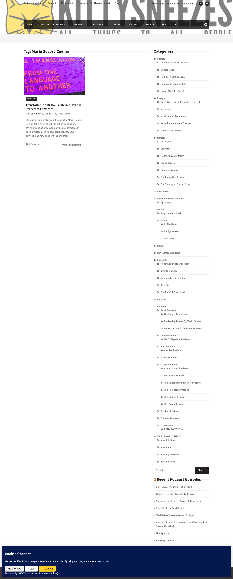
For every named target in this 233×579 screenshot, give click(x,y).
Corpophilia (167, 141)
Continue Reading (70, 144)
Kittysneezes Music (171, 213)
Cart (26, 3)
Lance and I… (168, 163)
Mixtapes (166, 109)
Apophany (166, 202)
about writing (168, 461)
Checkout (38, 3)
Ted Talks (169, 238)
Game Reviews (169, 357)
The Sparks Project (174, 397)
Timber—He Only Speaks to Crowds (176, 494)
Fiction (161, 137)
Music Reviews (169, 364)
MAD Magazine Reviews (177, 339)
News (160, 245)
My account (67, 3)
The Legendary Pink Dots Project (182, 382)
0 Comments (35, 144)
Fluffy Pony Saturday (172, 155)
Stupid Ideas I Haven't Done (176, 123)
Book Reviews (168, 310)
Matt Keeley (64, 113)
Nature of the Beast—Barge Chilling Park (178, 501)
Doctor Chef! (168, 69)
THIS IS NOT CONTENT (169, 436)
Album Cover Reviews (176, 368)
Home (30, 24)
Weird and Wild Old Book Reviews (183, 328)
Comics (161, 58)
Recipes (161, 299)
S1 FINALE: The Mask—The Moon (174, 486)
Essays (116, 24)
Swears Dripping (170, 170)
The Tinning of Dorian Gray (175, 184)
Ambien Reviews (173, 350)
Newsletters (169, 24)
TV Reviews (167, 425)
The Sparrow (163, 533)
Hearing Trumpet (165, 540)
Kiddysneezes (172, 231)
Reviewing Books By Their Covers (182, 321)
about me (166, 447)
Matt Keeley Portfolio (53, 24)
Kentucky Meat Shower (170, 198)
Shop (117, 3)
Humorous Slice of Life (173, 84)
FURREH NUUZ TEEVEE (173, 76)
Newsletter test (102, 3)
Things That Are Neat (172, 130)
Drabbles (166, 148)
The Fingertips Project (173, 177)
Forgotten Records (174, 375)
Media (160, 209)
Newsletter (83, 3)
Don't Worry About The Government (180, 102)
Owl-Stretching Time (168, 252)
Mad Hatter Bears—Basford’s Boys (175, 515)
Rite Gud (31, 98)
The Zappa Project (174, 404)
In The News (171, 224)
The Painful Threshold (173, 292)
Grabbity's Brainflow (175, 314)
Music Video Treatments (174, 116)
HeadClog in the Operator (175, 263)
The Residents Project (176, 389)
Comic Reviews (169, 335)
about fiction (168, 440)
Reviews (132, 24)
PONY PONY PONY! (174, 429)
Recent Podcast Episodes (179, 479)
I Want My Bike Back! (172, 91)
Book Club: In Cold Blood (170, 508)
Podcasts (79, 24)
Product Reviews (170, 411)
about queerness (170, 454)
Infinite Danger (169, 271)
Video (164, 220)
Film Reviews (168, 346)
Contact (52, 3)
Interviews (99, 24)
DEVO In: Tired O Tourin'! (174, 62)
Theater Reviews (170, 418)
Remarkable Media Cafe (174, 278)
